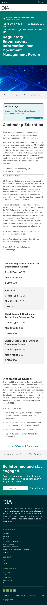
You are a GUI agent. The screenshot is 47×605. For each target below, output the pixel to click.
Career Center (7, 580)
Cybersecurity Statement (11, 547)
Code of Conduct (8, 544)
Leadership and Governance (12, 541)
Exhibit (5, 563)
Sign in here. (35, 454)
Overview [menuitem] (8, 95)
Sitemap (32, 595)
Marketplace (7, 583)
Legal (42, 595)
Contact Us (6, 595)
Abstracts (6, 575)
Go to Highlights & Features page (24, 446)
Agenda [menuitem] (18, 95)
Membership (7, 572)
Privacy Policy (20, 595)
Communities (7, 577)
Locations (6, 552)
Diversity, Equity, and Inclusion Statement (16, 549)
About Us (6, 533)
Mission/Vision (7, 539)
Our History (6, 536)
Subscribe (35, 488)
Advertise (6, 561)
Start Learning (32, 118)
